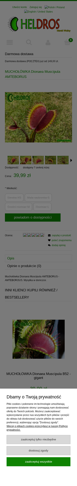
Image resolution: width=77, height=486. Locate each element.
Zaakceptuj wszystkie (38, 461)
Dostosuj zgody (38, 450)
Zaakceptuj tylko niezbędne (38, 439)
